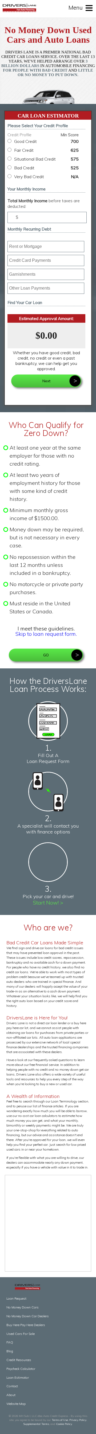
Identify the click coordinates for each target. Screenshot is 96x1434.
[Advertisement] (48, 1223)
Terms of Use (60, 1420)
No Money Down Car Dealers (27, 1316)
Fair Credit (46, 150)
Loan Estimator (17, 1377)
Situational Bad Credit (46, 159)
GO (46, 655)
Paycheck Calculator (20, 1369)
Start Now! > (48, 902)
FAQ (9, 1342)
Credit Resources (18, 1360)
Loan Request (16, 1298)
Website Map (16, 1404)
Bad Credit (46, 167)
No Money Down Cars (22, 1307)
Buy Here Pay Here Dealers (25, 1325)
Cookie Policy (64, 1424)
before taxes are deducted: (43, 203)
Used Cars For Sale (20, 1334)
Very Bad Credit (46, 176)
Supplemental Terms (36, 1424)
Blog (9, 1351)
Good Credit (46, 141)
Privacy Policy (77, 1420)
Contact (12, 1386)
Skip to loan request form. (46, 633)
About (10, 1395)
